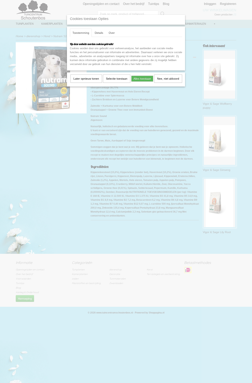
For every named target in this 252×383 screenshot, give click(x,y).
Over (112, 32)
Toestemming (80, 32)
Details (99, 32)
